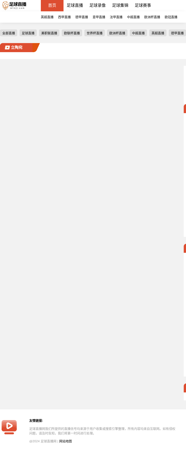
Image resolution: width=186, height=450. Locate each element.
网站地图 (65, 441)
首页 (52, 5)
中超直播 (133, 17)
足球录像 (97, 5)
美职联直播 (49, 33)
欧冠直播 (171, 17)
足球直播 (75, 5)
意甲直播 (99, 17)
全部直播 (8, 33)
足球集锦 (120, 5)
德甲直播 (81, 17)
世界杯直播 (95, 33)
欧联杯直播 (72, 33)
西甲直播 (64, 17)
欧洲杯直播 (152, 17)
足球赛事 (143, 5)
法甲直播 (116, 17)
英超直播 (47, 17)
